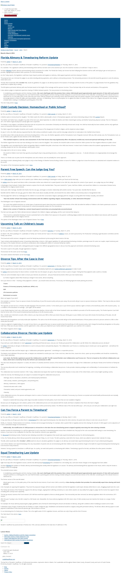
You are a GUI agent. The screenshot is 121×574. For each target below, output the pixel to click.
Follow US (3, 517)
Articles (6, 45)
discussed (6, 435)
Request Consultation (10, 40)
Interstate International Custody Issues (19, 35)
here (16, 103)
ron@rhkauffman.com (8, 559)
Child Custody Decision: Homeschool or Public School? (33, 107)
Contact (6, 42)
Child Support (11, 32)
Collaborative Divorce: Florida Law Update (26, 333)
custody (97, 117)
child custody (8, 179)
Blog (5, 44)
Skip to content (5, 1)
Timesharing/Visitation (54, 65)
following (8, 70)
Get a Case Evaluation (10, 15)
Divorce (10, 25)
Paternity (10, 37)
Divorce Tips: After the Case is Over (22, 259)
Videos (6, 47)
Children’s (61, 234)
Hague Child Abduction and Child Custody (16, 538)
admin (8, 62)
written (5, 182)
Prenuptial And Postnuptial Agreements (19, 38)
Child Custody (51, 114)
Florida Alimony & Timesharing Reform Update (29, 57)
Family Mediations (13, 33)
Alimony (10, 28)
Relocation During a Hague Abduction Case (16, 536)
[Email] (1, 528)
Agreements (51, 266)
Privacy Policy (8, 572)
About (6, 22)
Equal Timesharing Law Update (20, 452)
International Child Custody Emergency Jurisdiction (18, 540)
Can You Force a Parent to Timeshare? (24, 410)
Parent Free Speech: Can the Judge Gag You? (28, 169)
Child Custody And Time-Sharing (17, 30)
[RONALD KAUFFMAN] (8, 5)
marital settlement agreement (63, 269)
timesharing (32, 420)
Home (6, 20)
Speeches (50, 231)
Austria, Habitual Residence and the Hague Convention (20, 535)
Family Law (11, 27)
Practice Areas (8, 23)
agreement (28, 343)
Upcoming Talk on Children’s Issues (22, 223)
